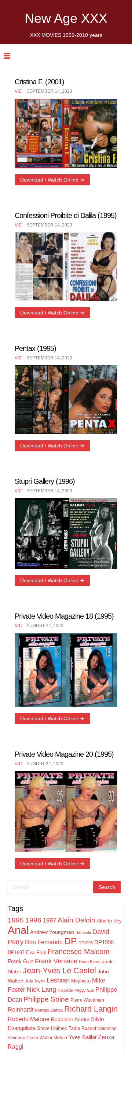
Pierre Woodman (87, 1000)
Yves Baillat (82, 1037)
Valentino (107, 1028)
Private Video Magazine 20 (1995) (64, 754)
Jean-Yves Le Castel (59, 970)
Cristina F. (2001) (39, 82)
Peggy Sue (84, 990)
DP (70, 941)
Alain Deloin (76, 920)
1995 (16, 920)
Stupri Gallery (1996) (45, 481)
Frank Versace (56, 961)
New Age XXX (66, 18)
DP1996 (104, 942)
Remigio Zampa (49, 1010)
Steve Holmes (52, 1028)
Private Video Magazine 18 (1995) (64, 616)
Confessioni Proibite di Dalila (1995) (66, 215)
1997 (49, 920)
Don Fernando (44, 942)
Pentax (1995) (35, 348)
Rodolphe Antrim (70, 1019)
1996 (33, 920)
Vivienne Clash (23, 1038)
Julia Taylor (35, 981)
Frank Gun (20, 961)
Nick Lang (41, 989)
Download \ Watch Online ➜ (52, 180)
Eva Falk (36, 952)
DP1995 (85, 942)
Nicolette (65, 990)
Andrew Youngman (52, 932)
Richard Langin (91, 1009)
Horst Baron (89, 962)
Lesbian (58, 980)
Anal (18, 930)
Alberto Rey (109, 921)
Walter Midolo (53, 1038)
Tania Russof (82, 1028)
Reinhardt (20, 1009)
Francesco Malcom (79, 951)
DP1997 (16, 952)
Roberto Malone (29, 1019)
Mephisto (81, 981)
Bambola (83, 932)
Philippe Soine (46, 999)
